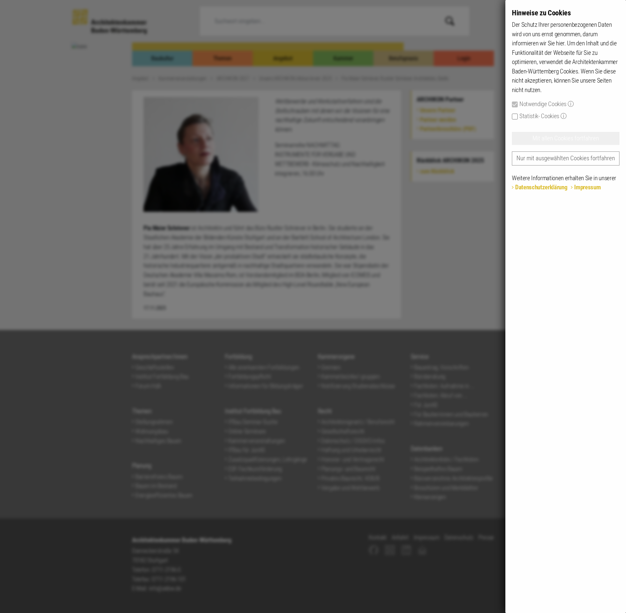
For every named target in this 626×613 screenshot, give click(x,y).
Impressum (587, 187)
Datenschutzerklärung (541, 187)
